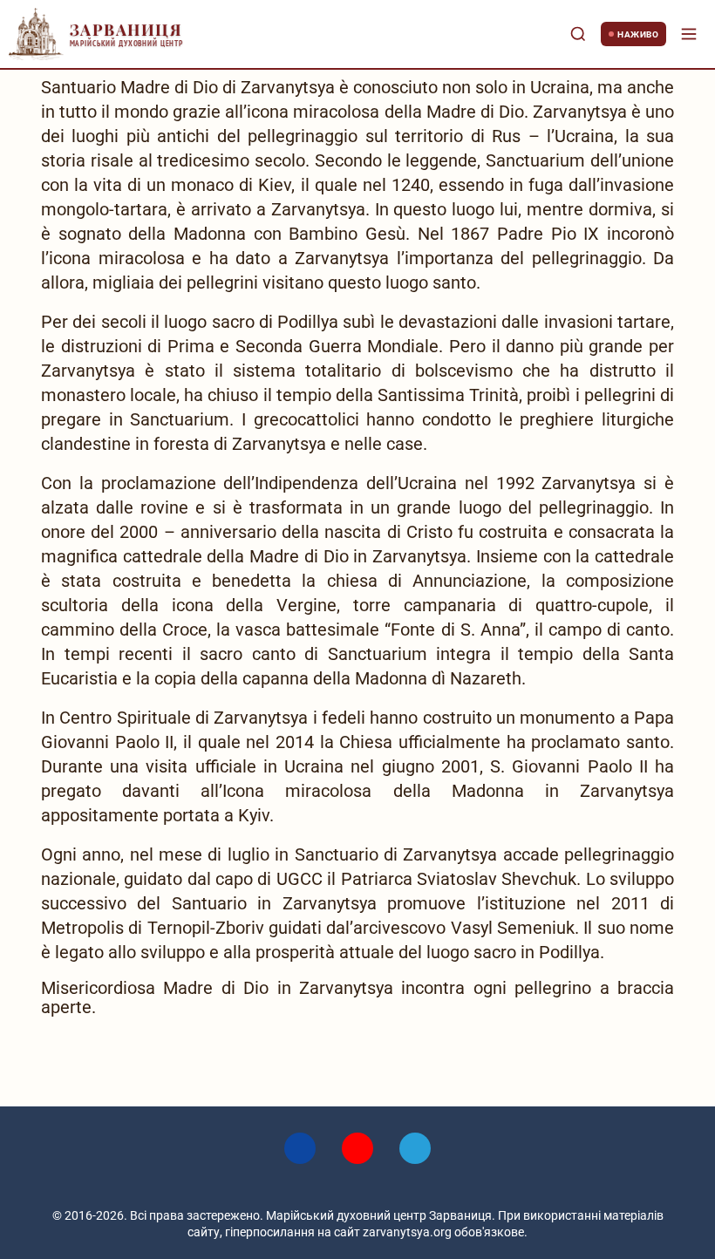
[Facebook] (300, 1148)
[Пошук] (578, 34)
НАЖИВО (637, 34)
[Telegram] (415, 1148)
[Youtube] (357, 1148)
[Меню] (688, 34)
